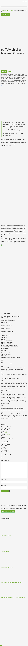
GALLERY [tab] (10, 71)
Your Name (4, 479)
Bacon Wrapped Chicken (7, 567)
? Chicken (11, 10)
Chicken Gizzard (5, 551)
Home (2, 10)
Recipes (7, 10)
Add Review (4, 458)
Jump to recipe (5, 14)
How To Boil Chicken (6, 535)
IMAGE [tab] (4, 71)
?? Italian (7, 432)
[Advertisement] (14, 31)
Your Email (3, 485)
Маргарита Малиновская (8, 511)
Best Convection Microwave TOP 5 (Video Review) (13, 597)
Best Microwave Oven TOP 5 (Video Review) (11, 582)
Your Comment (5, 460)
